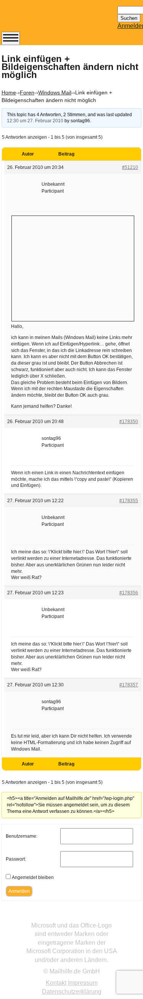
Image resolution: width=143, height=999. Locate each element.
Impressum (83, 983)
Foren (27, 92)
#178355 (128, 500)
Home (9, 92)
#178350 (128, 421)
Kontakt (56, 983)
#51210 (130, 167)
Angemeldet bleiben (33, 877)
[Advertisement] (73, 267)
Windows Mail (54, 92)
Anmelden (19, 891)
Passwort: (16, 859)
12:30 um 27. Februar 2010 (35, 120)
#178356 (128, 592)
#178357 (128, 685)
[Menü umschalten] (11, 38)
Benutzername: (21, 836)
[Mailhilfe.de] (43, 19)
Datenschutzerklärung (71, 991)
